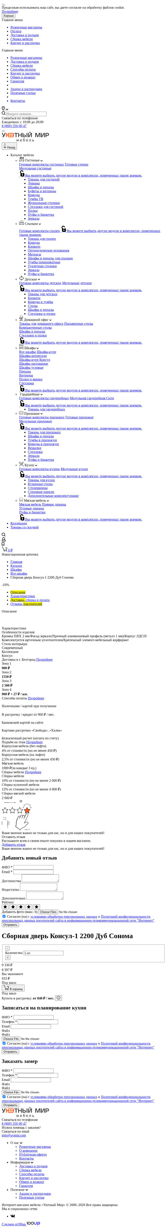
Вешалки (34, 448)
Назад (11, 147)
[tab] (17, 592)
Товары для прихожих (44, 432)
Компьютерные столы (35, 327)
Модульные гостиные (35, 168)
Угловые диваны (31, 508)
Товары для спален (42, 239)
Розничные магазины (26, 27)
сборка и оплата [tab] (30, 600)
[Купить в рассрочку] (58, 998)
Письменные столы (78, 323)
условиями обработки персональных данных (63, 916)
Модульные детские (77, 283)
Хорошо (8, 15)
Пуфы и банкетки (41, 214)
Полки (33, 210)
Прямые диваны (54, 504)
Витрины (26, 375)
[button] (5, 109)
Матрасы (34, 254)
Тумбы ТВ (35, 199)
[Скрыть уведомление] (3, 4)
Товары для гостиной (44, 179)
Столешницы (38, 488)
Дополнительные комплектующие (53, 496)
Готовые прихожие (79, 417)
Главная (16, 562)
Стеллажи (26, 383)
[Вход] (4, 540)
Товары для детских (42, 294)
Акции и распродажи (26, 89)
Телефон (9, 1022)
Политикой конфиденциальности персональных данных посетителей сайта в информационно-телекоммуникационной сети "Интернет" (78, 918)
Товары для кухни (41, 480)
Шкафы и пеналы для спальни (50, 258)
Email (7, 872)
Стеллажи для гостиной (45, 207)
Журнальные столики (44, 203)
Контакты (17, 101)
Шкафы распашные (33, 363)
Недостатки (10, 889)
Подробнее (10, 11)
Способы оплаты (23, 69)
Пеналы (25, 371)
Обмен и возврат (22, 77)
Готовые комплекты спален (39, 231)
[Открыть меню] (3, 131)
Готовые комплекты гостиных (41, 164)
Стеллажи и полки (41, 313)
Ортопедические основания (48, 250)
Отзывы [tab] (26, 604)
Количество (14, 953)
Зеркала (33, 218)
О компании (28, 1150)
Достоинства (11, 881)
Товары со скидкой (24, 527)
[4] (28, 907)
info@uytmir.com (14, 1135)
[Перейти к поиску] (3, 535)
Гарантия (17, 81)
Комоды (34, 195)
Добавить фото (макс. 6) (19, 912)
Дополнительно (13, 898)
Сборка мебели (21, 39)
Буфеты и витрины (42, 191)
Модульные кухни (74, 469)
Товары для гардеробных (46, 409)
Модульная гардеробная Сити (92, 398)
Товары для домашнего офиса (41, 323)
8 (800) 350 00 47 (14, 126)
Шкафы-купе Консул (34, 360)
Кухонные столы (40, 484)
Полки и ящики (30, 379)
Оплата (15, 31)
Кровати (34, 246)
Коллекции (18, 523)
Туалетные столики (42, 266)
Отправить (10, 924)
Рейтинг (8, 902)
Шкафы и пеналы (41, 187)
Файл (6, 1030)
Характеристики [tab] (22, 596)
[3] (20, 907)
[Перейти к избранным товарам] (3, 544)
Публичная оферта (33, 1154)
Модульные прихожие (35, 421)
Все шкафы (27, 352)
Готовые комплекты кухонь (39, 469)
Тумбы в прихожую (42, 440)
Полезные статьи (23, 93)
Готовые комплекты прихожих (42, 417)
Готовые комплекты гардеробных (44, 398)
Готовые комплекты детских (40, 283)
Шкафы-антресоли (33, 356)
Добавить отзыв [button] (13, 844)
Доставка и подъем (24, 35)
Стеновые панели (41, 492)
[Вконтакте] (12, 1216)
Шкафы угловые (31, 367)
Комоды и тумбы (40, 302)
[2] (13, 907)
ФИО (7, 867)
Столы (33, 306)
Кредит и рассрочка (25, 43)
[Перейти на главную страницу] (25, 140)
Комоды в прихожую (43, 444)
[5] (36, 907)
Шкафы (16, 569)
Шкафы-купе (46, 352)
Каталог (16, 566)
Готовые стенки (76, 164)
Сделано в (14, 1224)
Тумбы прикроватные (44, 262)
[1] (5, 907)
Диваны (34, 183)
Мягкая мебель (30, 504)
